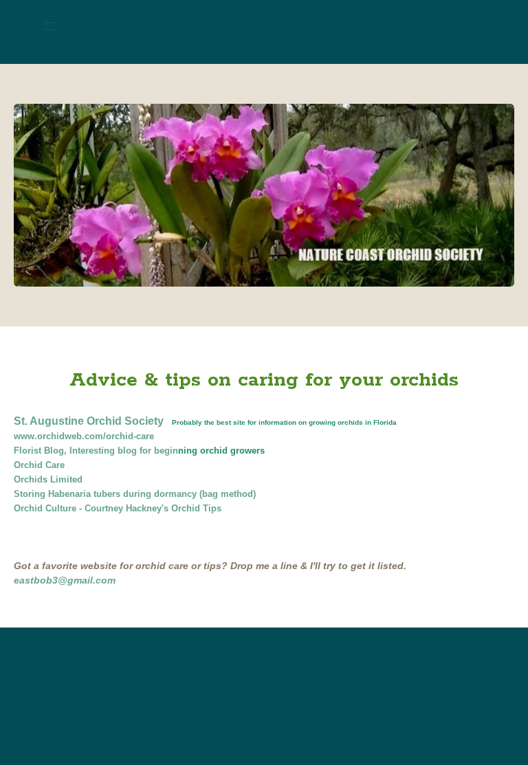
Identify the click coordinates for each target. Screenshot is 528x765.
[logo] (282, 26)
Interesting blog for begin (123, 450)
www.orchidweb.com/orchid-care (84, 436)
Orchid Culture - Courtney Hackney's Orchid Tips (117, 508)
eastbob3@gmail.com (65, 580)
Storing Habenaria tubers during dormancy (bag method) (135, 494)
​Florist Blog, (41, 450)
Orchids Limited (48, 479)
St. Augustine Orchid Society (89, 421)
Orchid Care (39, 465)
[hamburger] (51, 26)
